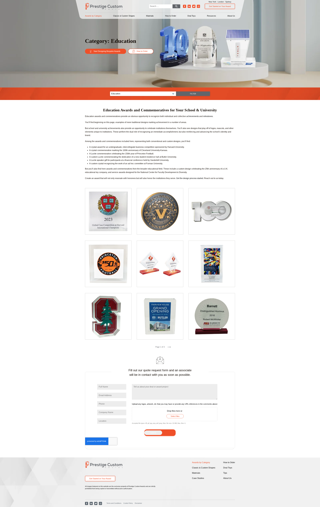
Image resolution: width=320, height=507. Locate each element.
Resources (211, 16)
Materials (150, 16)
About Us (231, 16)
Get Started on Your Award (220, 6)
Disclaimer (138, 503)
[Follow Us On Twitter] (193, 6)
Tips (225, 473)
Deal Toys (192, 16)
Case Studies (198, 478)
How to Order (170, 16)
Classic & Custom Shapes (124, 16)
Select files (175, 416)
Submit (153, 433)
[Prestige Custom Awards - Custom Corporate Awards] (103, 6)
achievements (192, 116)
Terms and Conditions (113, 503)
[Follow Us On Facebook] (184, 6)
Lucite (93, 154)
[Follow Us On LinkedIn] (189, 6)
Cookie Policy (128, 503)
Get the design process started (189, 178)
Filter (193, 94)
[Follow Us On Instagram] (198, 6)
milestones (208, 116)
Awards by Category (93, 16)
